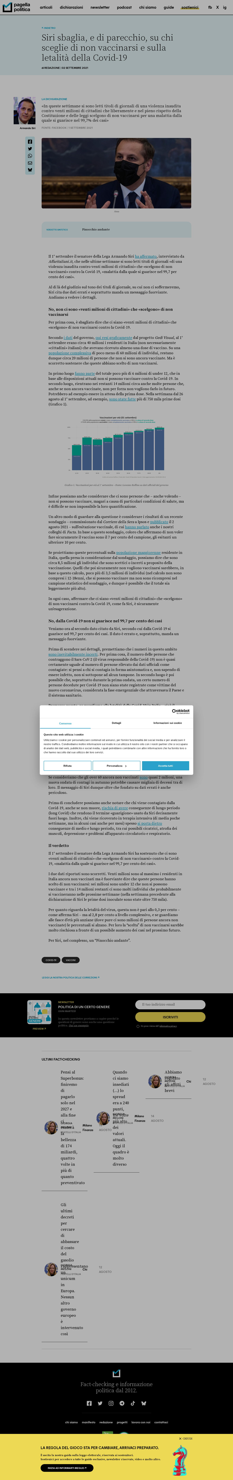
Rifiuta (67, 765)
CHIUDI (187, 1438)
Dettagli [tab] (116, 722)
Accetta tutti (165, 765)
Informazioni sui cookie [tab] (168, 722)
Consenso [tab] (65, 723)
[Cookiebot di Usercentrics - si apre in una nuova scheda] (175, 711)
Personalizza (114, 765)
